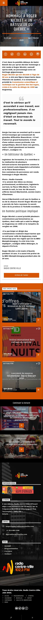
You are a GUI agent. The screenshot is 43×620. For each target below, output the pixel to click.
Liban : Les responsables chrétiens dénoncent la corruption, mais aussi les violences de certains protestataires (21, 416)
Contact (7, 554)
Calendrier (8, 598)
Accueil (7, 546)
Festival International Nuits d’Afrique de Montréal (22, 341)
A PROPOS (31, 596)
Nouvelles (19, 598)
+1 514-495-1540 (12, 530)
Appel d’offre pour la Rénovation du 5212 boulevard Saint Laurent (21, 306)
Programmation (11, 548)
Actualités (21, 13)
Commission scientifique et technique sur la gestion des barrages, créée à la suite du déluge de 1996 (20, 84)
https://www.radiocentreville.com (20, 526)
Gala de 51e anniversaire (24, 600)
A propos (8, 551)
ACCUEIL (7, 596)
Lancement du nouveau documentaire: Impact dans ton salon (21, 376)
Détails (5, 514)
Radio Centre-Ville (20, 38)
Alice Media (8, 319)
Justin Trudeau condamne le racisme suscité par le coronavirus (21, 443)
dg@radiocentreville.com (16, 534)
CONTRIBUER (8, 600)
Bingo (6, 602)
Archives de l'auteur (21, 275)
